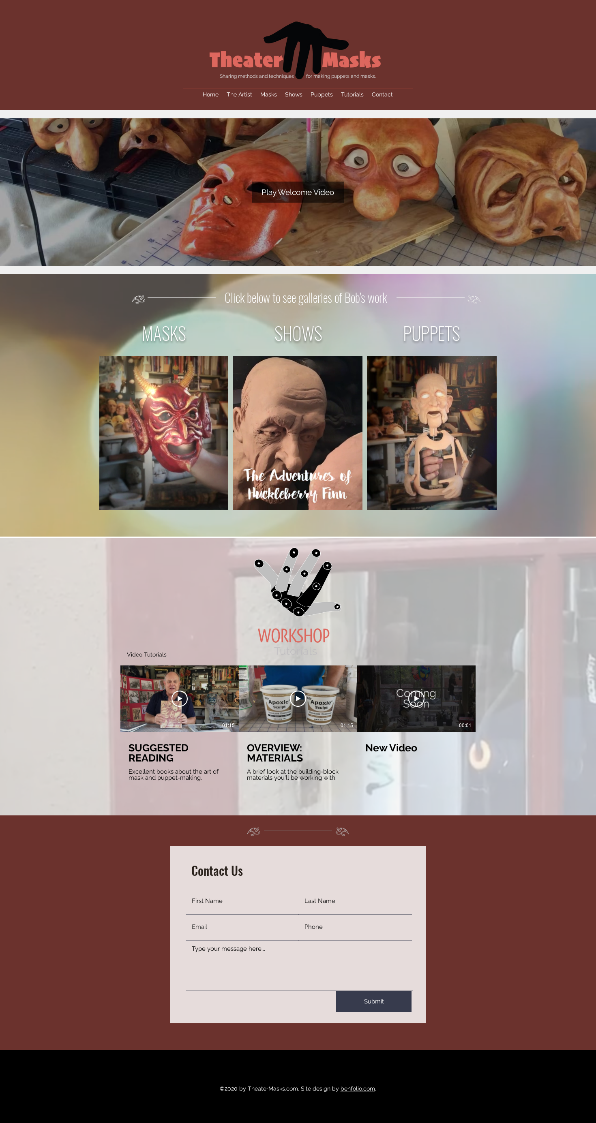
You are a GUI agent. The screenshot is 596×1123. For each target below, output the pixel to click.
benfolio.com (358, 1088)
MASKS (164, 333)
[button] (298, 192)
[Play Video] (180, 699)
